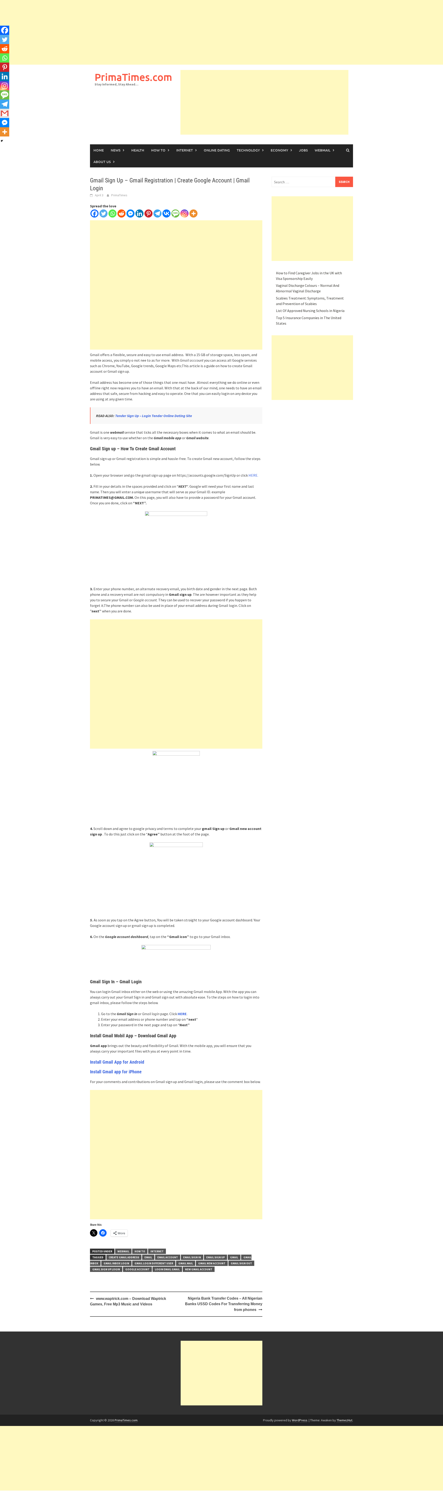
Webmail (322, 150)
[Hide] (2, 141)
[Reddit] (121, 213)
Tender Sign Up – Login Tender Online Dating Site (154, 415)
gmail (234, 1257)
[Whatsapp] (112, 213)
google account (137, 1269)
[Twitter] (103, 213)
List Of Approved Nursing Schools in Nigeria (310, 310)
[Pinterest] (148, 213)
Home (98, 150)
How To (158, 150)
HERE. (253, 475)
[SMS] (175, 213)
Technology (248, 150)
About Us (102, 161)
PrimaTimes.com (133, 77)
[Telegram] (157, 213)
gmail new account (211, 1263)
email (148, 1257)
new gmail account (198, 1269)
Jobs (303, 150)
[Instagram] (184, 213)
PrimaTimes (119, 195)
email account (167, 1257)
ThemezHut (344, 1420)
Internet (184, 150)
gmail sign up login (106, 1269)
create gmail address (124, 1257)
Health (137, 150)
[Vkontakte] (166, 213)
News (115, 150)
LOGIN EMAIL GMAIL (167, 1269)
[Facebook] (94, 213)
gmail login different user (154, 1263)
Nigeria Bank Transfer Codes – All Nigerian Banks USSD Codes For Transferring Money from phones (223, 1304)
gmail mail (185, 1263)
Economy (279, 150)
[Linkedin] (139, 213)
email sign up (215, 1257)
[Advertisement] (138, 32)
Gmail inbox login (116, 1263)
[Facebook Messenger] (130, 213)
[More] (193, 213)
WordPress (299, 1420)
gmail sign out (241, 1263)
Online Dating (217, 150)
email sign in (192, 1257)
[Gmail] (4, 113)
